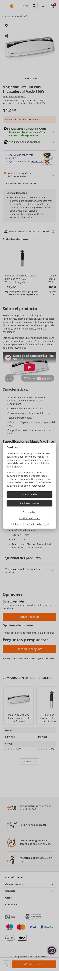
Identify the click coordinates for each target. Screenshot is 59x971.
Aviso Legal (43, 524)
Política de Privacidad (22, 524)
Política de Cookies (29, 518)
